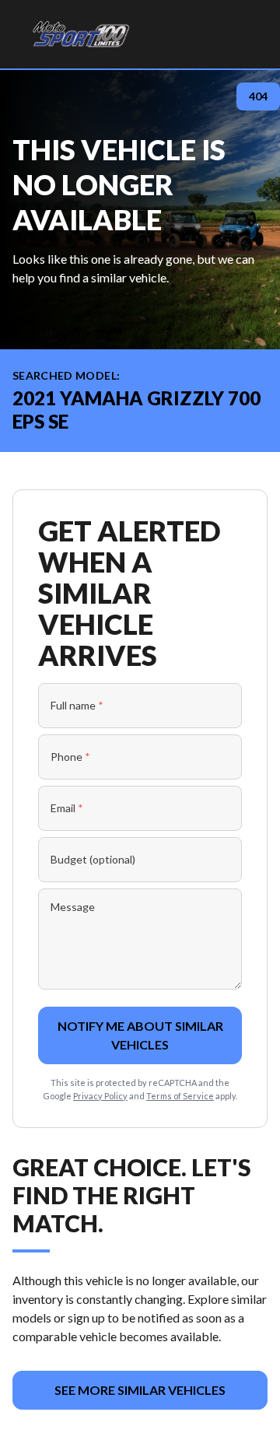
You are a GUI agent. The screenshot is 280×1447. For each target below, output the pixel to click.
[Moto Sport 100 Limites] (80, 34)
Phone (70, 756)
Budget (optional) (93, 859)
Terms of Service (180, 1096)
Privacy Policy (100, 1096)
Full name (77, 705)
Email (67, 808)
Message (73, 906)
